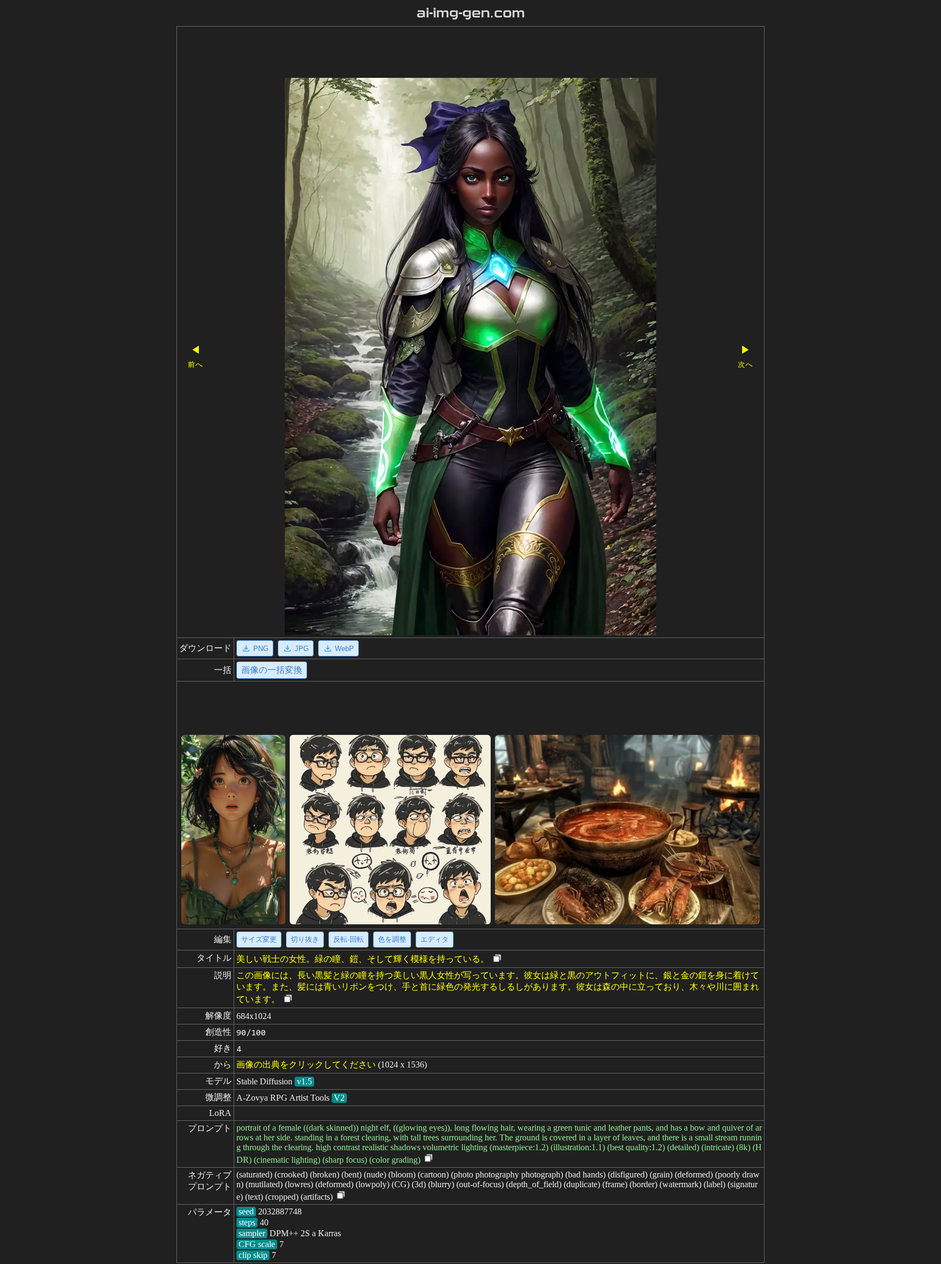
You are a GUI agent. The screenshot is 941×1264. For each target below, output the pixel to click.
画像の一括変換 (271, 669)
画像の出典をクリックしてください (306, 1064)
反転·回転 (348, 939)
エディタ (434, 939)
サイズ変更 (259, 939)
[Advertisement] (451, 53)
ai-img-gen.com (471, 13)
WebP (344, 649)
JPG (302, 649)
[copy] (497, 959)
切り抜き (305, 939)
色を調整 (392, 939)
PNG (260, 649)
